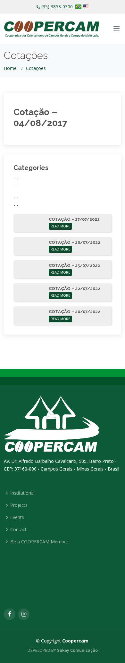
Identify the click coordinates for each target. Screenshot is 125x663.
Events (17, 517)
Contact (18, 529)
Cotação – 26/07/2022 (74, 242)
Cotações (36, 68)
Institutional (22, 493)
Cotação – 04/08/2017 (40, 117)
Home (10, 68)
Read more (60, 226)
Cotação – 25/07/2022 (74, 265)
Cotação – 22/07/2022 (74, 288)
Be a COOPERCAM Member (39, 542)
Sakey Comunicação (77, 650)
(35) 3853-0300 (57, 7)
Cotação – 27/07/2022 (74, 219)
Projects (19, 505)
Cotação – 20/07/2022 (74, 311)
